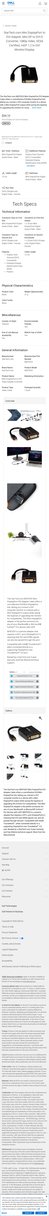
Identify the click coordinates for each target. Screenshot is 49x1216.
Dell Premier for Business (12, 912)
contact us (31, 1071)
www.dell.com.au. (29, 981)
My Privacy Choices (10, 938)
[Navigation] (3, 3)
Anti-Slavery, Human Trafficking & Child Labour (21, 966)
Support (5, 853)
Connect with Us (8, 859)
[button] (40, 3)
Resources (6, 896)
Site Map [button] (5, 865)
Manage (4, 1213)
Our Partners (7, 891)
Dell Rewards (39, 1163)
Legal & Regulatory (10, 949)
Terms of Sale (8, 927)
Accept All (41, 1213)
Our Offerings (7, 879)
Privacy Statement (9, 932)
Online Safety (7, 955)
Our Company (7, 885)
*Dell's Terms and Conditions (12, 977)
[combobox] (24, 10)
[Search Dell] (44, 10)
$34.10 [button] (6, 115)
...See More (30, 166)
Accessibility (7, 961)
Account (5, 848)
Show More (36, 108)
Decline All (28, 1213)
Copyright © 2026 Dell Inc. (13, 921)
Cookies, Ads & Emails (11, 944)
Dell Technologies (9, 906)
